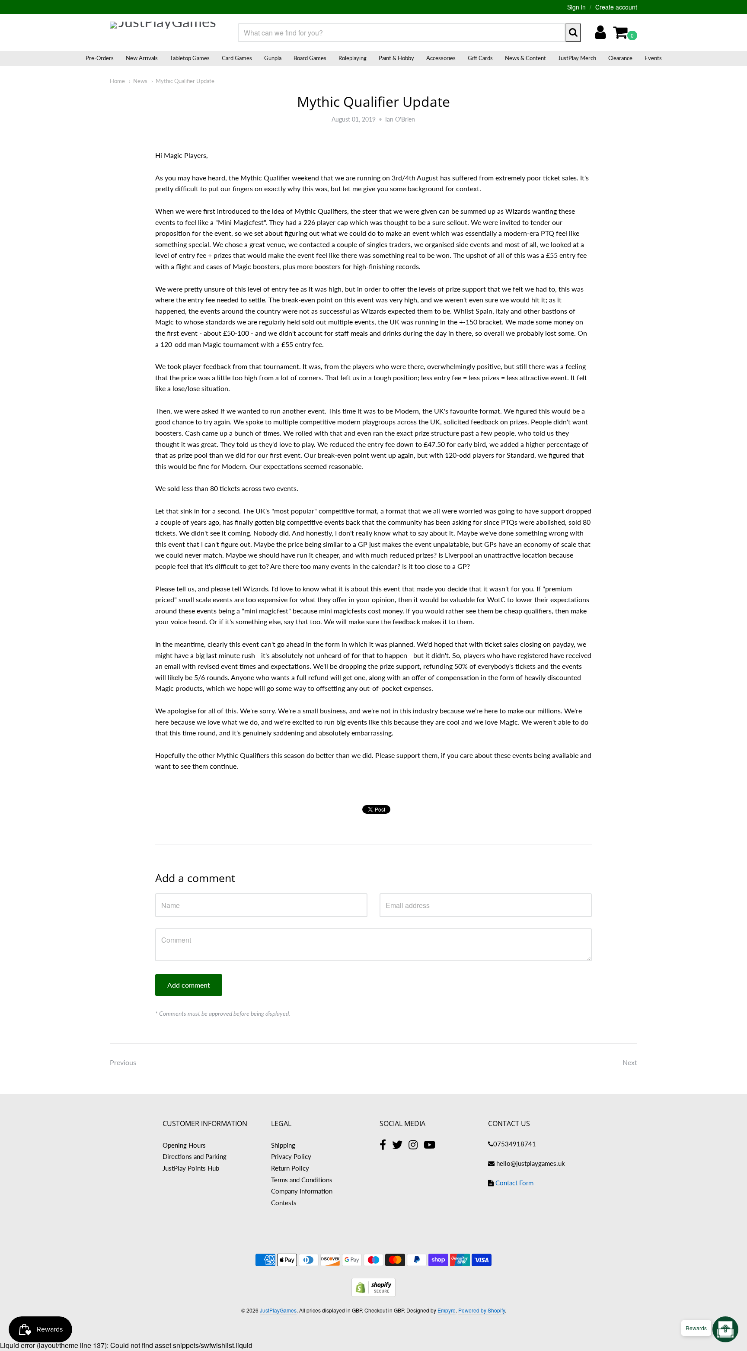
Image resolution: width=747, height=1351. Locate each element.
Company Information (301, 1191)
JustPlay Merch (577, 58)
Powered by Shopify (481, 1310)
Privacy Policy (291, 1156)
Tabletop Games (190, 58)
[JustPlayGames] (164, 32)
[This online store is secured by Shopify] (373, 1294)
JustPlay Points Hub (191, 1168)
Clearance (620, 58)
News (140, 80)
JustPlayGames (278, 1310)
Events (653, 58)
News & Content (525, 58)
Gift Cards (480, 58)
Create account (616, 7)
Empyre (446, 1310)
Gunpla (272, 58)
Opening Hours (184, 1145)
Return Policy (290, 1168)
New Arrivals (142, 58)
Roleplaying (352, 58)
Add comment (188, 985)
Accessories (441, 58)
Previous (123, 1062)
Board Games (310, 58)
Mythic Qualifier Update (185, 80)
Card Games (237, 58)
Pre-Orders (100, 58)
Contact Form (514, 1183)
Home (117, 80)
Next (629, 1062)
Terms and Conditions (301, 1180)
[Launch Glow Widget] (725, 1329)
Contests (284, 1203)
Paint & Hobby (396, 58)
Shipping (283, 1145)
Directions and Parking (195, 1156)
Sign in (576, 7)
